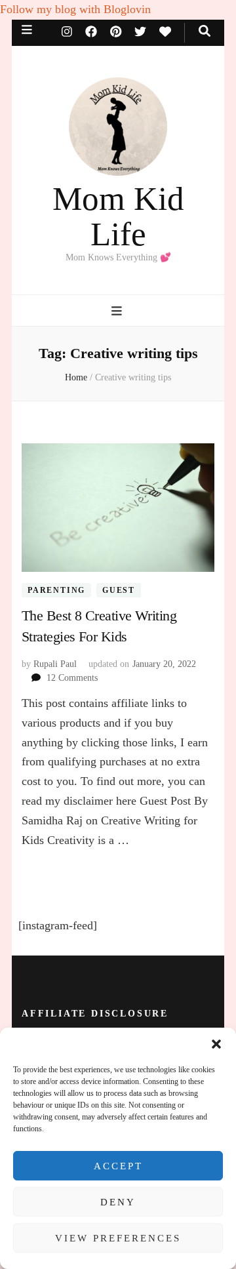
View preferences (118, 1238)
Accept (118, 1166)
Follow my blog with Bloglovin (75, 9)
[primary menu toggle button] (118, 311)
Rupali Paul (55, 664)
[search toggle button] (204, 31)
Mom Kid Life (118, 216)
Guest (118, 590)
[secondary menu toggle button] (27, 30)
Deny (118, 1202)
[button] (216, 1044)
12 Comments (72, 678)
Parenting (56, 590)
